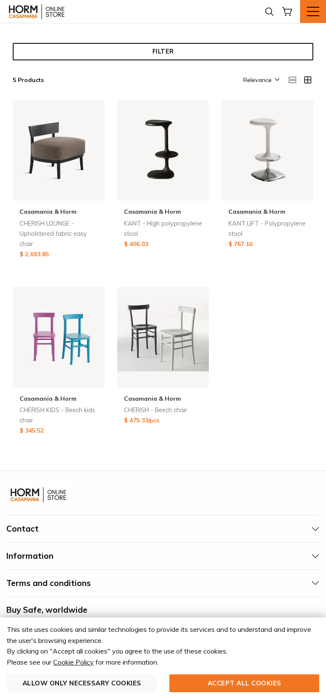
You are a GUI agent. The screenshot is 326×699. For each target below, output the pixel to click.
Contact (22, 529)
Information (29, 556)
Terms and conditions (48, 583)
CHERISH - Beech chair (155, 410)
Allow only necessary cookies (81, 683)
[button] (260, 80)
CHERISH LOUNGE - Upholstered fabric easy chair (53, 234)
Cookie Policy (73, 662)
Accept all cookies (244, 683)
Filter (163, 51)
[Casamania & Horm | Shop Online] (38, 11)
